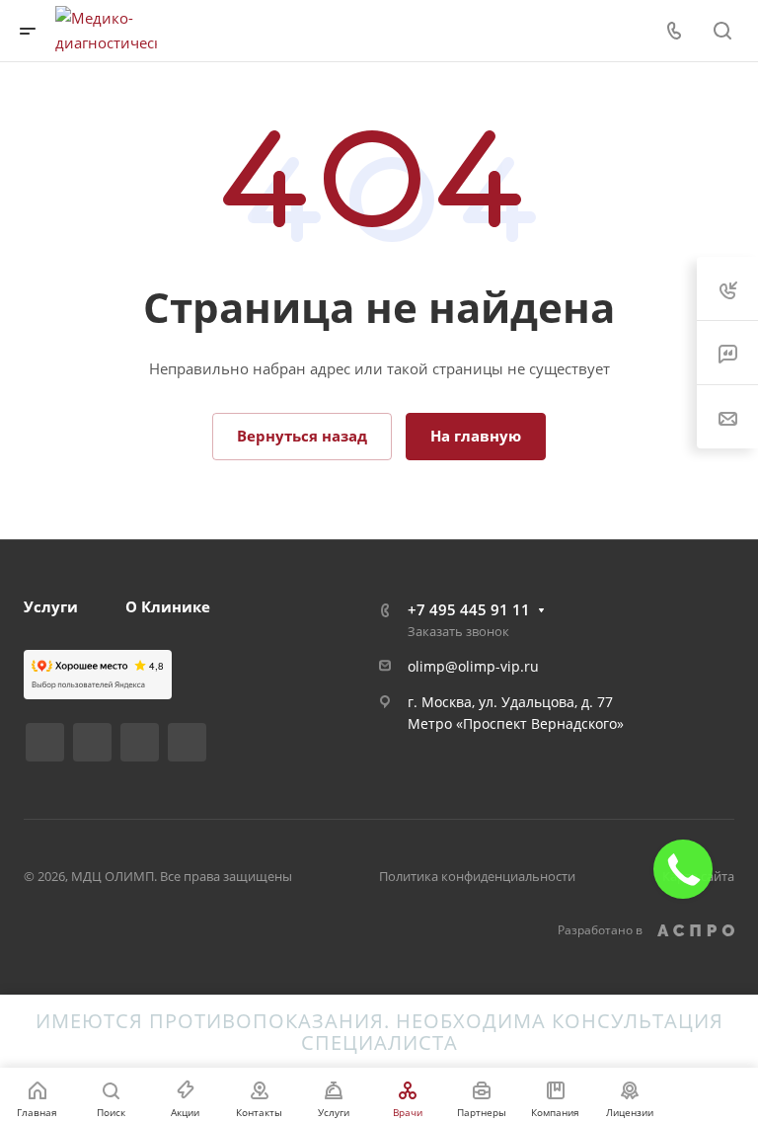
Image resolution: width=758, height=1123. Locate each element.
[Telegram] (92, 742)
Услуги (51, 606)
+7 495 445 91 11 (469, 609)
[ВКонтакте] (45, 742)
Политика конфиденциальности (477, 876)
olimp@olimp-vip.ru (473, 666)
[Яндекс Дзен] (187, 742)
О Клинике (167, 606)
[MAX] (139, 742)
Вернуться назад (302, 435)
